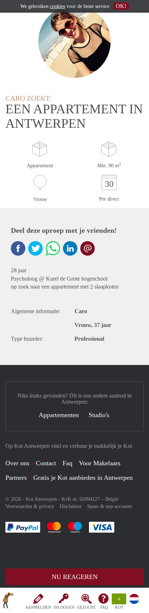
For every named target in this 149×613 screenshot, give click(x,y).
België (111, 499)
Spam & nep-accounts (109, 506)
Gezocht (86, 607)
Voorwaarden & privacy (29, 506)
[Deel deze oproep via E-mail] (87, 248)
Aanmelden (38, 607)
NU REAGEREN (75, 576)
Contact (46, 463)
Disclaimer (71, 506)
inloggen (64, 607)
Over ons (17, 463)
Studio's (99, 415)
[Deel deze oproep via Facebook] (18, 248)
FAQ (104, 607)
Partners (16, 477)
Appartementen (59, 415)
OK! (121, 6)
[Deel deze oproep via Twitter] (35, 248)
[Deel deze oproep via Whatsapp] (53, 248)
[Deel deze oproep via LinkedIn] (70, 248)
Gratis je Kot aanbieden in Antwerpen (83, 477)
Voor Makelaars (99, 463)
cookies (57, 6)
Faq (67, 463)
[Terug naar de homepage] (8, 601)
